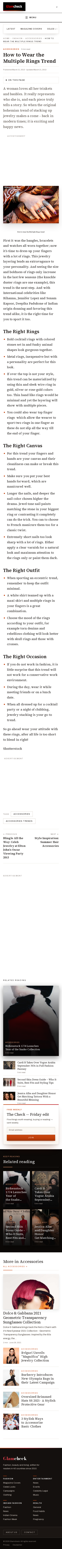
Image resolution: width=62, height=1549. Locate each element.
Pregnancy (38, 1519)
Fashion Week (10, 1519)
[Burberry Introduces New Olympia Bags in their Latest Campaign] (11, 1378)
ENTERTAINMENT (42, 1479)
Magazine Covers (31, 29)
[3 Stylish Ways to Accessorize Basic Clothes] (11, 1422)
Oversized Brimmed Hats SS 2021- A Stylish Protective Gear (38, 1400)
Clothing (11, 1222)
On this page (16, 80)
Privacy (6, 1545)
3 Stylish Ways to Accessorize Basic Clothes (32, 1422)
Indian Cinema (10, 1515)
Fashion (18, 38)
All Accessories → (15, 1266)
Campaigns (9, 1491)
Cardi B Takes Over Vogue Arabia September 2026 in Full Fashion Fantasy (44, 1199)
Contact (29, 1532)
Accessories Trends (19, 821)
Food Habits (39, 1511)
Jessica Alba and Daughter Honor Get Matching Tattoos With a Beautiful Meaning (45, 1238)
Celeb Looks (9, 1487)
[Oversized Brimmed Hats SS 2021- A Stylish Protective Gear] (11, 1400)
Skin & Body (41, 1222)
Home (6, 38)
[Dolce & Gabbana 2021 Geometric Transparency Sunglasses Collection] (31, 1291)
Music (36, 1495)
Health (37, 1503)
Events (36, 1487)
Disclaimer (17, 1545)
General (37, 1507)
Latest (11, 29)
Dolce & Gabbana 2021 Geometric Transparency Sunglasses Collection (25, 1318)
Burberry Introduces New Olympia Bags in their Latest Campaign (38, 1378)
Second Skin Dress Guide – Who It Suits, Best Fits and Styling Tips (15, 1234)
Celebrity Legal (40, 1491)
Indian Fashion (12, 1503)
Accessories (33, 38)
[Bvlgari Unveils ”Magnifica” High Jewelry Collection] (11, 1356)
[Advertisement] (31, 159)
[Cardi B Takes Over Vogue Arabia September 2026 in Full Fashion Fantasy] (45, 1189)
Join (31, 1138)
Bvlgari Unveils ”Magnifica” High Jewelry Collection (36, 1356)
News (35, 1483)
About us (11, 1532)
